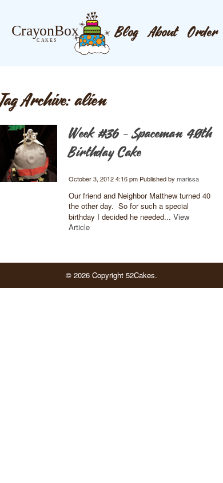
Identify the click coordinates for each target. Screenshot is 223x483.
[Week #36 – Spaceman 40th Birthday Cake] (28, 182)
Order (202, 33)
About (163, 33)
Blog (127, 33)
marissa (188, 178)
